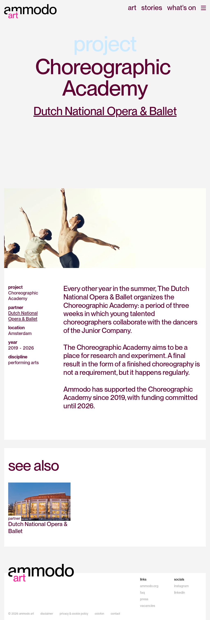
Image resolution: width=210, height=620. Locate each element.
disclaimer (46, 613)
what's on (181, 8)
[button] (203, 8)
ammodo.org (149, 586)
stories (151, 8)
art (132, 8)
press (144, 599)
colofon (99, 613)
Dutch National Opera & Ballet (105, 111)
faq (142, 593)
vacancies (147, 606)
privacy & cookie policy (74, 613)
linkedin (179, 593)
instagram (181, 586)
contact (115, 613)
